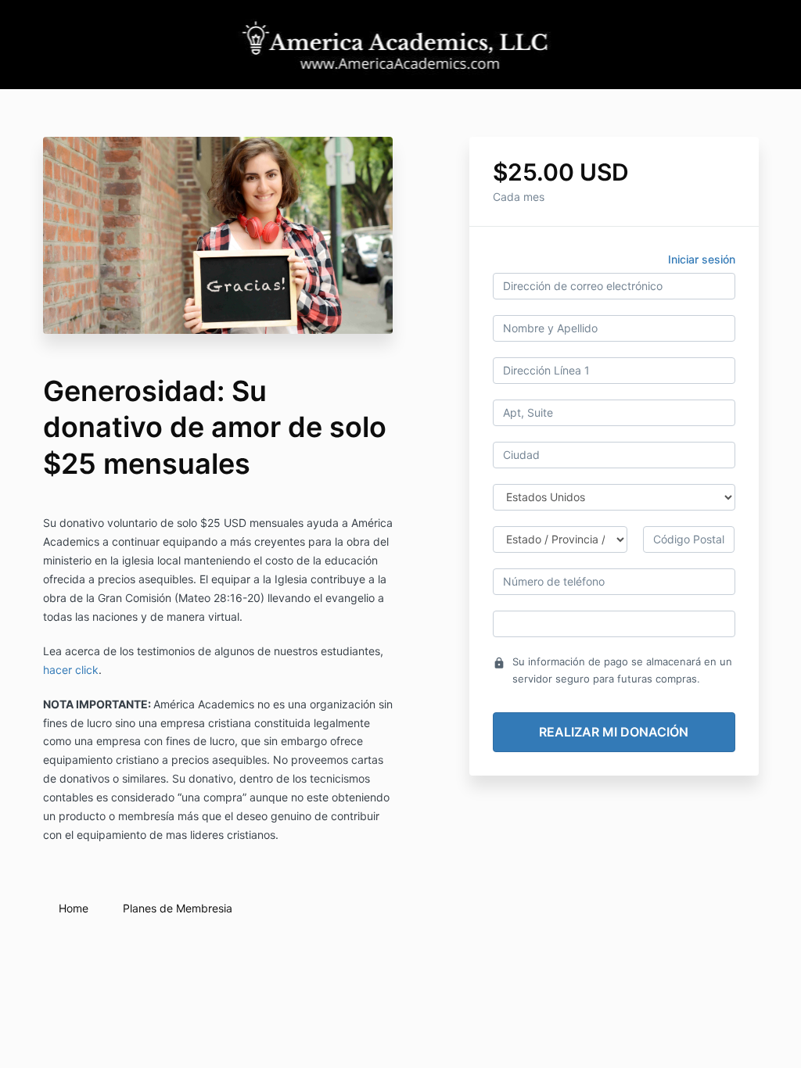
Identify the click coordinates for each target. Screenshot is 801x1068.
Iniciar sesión (701, 259)
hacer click (71, 669)
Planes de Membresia (177, 908)
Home (73, 908)
